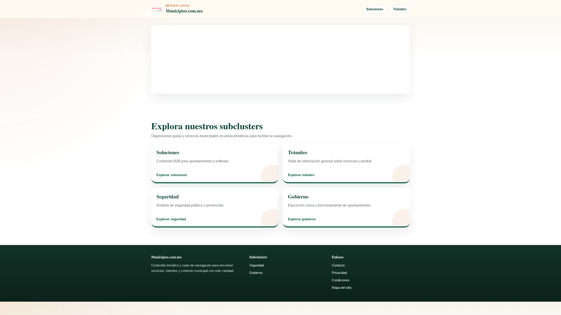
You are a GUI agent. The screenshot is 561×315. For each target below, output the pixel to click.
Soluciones (374, 9)
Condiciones (341, 280)
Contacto (338, 265)
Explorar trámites (301, 175)
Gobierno (256, 273)
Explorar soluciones (171, 175)
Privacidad (339, 273)
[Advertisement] (280, 59)
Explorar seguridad (171, 219)
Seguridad (256, 265)
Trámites (399, 9)
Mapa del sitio (342, 287)
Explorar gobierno (302, 219)
